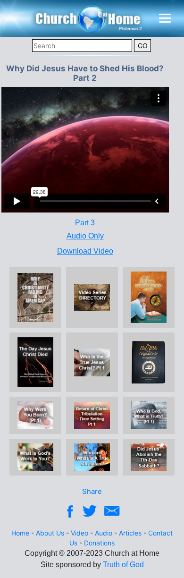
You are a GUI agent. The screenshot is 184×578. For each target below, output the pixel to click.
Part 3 (85, 223)
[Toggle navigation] (164, 18)
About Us (50, 533)
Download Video (85, 251)
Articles (130, 533)
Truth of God (123, 565)
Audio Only (85, 236)
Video (79, 533)
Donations (99, 543)
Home (20, 533)
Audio (103, 533)
